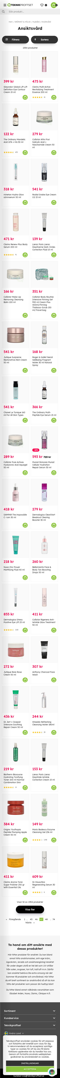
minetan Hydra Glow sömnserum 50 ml (14, 196)
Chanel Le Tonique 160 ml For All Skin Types (14, 413)
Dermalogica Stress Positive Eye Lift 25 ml (14, 621)
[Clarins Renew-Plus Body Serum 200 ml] (15, 222)
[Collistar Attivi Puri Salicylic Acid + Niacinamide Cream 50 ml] (44, 117)
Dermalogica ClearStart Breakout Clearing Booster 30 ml (43, 517)
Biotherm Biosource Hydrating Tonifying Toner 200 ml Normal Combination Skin (14, 778)
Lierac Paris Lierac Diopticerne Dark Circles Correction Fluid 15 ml (43, 247)
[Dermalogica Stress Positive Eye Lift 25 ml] (15, 597)
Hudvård (36, 22)
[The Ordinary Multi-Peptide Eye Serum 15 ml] (44, 390)
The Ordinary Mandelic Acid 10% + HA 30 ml (14, 140)
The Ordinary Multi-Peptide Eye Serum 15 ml (44, 413)
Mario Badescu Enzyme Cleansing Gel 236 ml (43, 830)
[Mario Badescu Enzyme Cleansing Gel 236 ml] (44, 807)
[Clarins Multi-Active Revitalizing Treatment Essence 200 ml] (44, 64)
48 (46, 919)
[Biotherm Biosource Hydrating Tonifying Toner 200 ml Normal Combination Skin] (15, 752)
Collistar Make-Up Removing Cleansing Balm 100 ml (13, 300)
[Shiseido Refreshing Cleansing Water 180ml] (44, 699)
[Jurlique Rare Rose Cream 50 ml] (15, 650)
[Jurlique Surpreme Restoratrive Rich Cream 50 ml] (15, 335)
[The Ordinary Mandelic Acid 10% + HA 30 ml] (15, 117)
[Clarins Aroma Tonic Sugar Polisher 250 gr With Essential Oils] (15, 859)
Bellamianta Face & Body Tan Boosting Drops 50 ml (41, 570)
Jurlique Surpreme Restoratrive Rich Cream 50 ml (15, 360)
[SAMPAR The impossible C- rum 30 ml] (15, 492)
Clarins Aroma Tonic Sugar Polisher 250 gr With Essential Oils (14, 885)
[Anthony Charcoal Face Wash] (44, 650)
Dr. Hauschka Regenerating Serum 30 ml (43, 885)
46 (36, 919)
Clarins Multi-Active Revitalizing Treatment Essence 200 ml (43, 89)
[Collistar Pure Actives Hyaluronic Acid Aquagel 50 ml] (15, 440)
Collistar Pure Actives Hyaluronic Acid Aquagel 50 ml (15, 465)
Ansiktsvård (46, 22)
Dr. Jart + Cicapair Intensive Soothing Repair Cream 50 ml (13, 725)
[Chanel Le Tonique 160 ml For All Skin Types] (15, 390)
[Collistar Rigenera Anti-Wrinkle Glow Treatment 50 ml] (44, 597)
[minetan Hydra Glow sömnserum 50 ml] (15, 172)
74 (54, 919)
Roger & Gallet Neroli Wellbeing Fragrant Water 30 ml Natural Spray (42, 361)
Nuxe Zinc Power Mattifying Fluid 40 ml (14, 568)
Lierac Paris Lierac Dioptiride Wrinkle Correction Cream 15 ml (43, 777)
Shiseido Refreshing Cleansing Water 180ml (43, 723)
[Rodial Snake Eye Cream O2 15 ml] (44, 172)
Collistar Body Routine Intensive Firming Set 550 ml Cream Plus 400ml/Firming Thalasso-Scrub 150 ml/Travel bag (43, 303)
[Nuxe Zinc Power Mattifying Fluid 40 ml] (15, 545)
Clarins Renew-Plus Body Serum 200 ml (16, 245)
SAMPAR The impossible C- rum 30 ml (15, 516)
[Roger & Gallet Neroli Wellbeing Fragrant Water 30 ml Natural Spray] (44, 335)
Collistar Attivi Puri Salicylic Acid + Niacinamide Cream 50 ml (43, 143)
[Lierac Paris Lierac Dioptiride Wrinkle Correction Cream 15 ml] (44, 752)
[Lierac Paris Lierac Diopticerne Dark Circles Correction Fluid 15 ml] (44, 222)
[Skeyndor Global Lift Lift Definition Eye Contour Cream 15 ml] (15, 64)
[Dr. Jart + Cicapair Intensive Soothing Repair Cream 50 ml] (15, 699)
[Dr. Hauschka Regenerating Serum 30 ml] (44, 859)
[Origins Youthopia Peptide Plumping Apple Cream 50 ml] (15, 807)
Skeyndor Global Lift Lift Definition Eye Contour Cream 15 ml (15, 89)
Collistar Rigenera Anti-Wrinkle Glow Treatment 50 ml (43, 622)
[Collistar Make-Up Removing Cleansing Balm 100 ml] (15, 274)
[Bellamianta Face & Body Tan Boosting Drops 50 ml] (44, 545)
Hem (11, 22)
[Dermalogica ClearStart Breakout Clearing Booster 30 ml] (44, 492)
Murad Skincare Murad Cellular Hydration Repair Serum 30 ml (43, 465)
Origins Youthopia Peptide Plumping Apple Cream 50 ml (15, 832)
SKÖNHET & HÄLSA (23, 22)
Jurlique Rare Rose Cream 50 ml (13, 673)
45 (31, 919)
